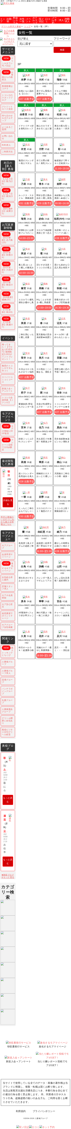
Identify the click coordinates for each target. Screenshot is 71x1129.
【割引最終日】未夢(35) (7, 209)
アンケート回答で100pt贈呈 (7, 445)
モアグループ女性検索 (7, 626)
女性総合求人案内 (7, 578)
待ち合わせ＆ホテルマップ (7, 118)
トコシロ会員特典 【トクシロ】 (7, 400)
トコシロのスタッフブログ (7, 97)
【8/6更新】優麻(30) (8, 297)
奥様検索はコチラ (7, 87)
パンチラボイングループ (7, 691)
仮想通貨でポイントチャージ (7, 615)
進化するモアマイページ (7, 567)
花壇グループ (7, 681)
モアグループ (7, 546)
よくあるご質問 (7, 128)
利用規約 (21, 1111)
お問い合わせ (7, 137)
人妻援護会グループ (7, 710)
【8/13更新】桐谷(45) (7, 283)
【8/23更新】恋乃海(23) (7, 238)
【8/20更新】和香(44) (7, 253)
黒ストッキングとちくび (7, 651)
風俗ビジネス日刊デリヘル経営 (7, 732)
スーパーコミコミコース (7, 379)
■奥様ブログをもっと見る (7, 876)
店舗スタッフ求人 (7, 587)
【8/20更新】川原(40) (7, 268)
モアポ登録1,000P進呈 (7, 430)
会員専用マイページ (7, 555)
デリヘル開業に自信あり (7, 720)
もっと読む (7, 800)
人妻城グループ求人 (7, 672)
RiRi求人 (6, 145)
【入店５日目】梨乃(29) (7, 179)
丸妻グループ (7, 701)
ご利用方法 (7, 151)
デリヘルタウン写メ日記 (7, 62)
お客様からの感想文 (7, 76)
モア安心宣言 (7, 605)
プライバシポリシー (44, 1111)
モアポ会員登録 (7, 596)
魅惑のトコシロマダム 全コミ (7, 368)
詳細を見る (7, 502)
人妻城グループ (7, 663)
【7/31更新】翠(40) (7, 309)
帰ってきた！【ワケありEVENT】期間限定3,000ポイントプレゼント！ (7, 351)
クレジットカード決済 (7, 107)
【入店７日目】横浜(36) (7, 194)
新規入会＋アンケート (7, 389)
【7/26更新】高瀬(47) (7, 323)
